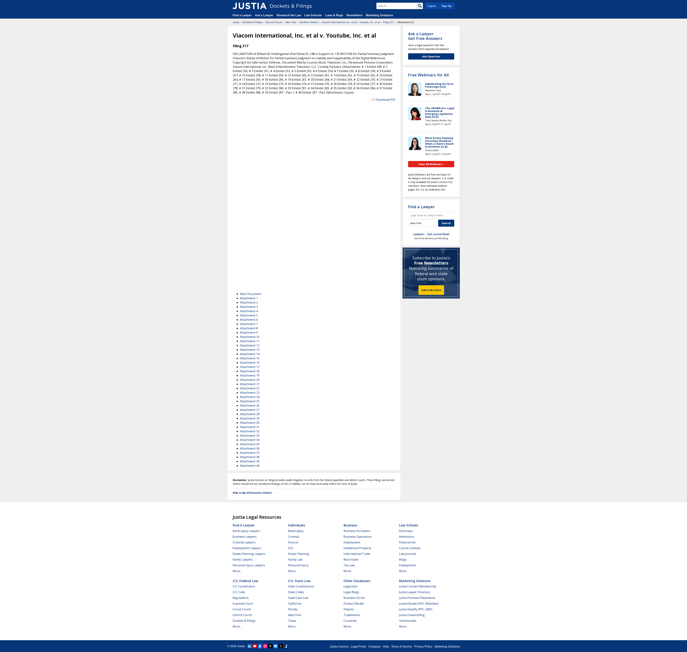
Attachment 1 (249, 298)
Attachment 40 (249, 466)
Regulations (241, 598)
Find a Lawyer (242, 15)
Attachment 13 (249, 350)
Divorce (293, 542)
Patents (349, 609)
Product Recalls (354, 603)
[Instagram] (265, 646)
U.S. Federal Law (245, 581)
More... (237, 571)
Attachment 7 (249, 324)
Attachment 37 (249, 453)
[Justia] (250, 6)
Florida (292, 609)
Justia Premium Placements (417, 598)
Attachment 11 (249, 341)
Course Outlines (410, 548)
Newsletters (354, 15)
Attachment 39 (249, 461)
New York (294, 615)
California (294, 603)
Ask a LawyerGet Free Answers (425, 36)
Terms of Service (401, 646)
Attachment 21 (249, 384)
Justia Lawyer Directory (414, 592)
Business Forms (354, 598)
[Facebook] (260, 646)
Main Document (250, 294)
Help (386, 646)
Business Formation (357, 531)
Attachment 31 (249, 427)
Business (350, 525)
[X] (281, 646)
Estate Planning (298, 554)
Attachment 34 (249, 440)
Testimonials (407, 621)
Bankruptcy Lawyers (246, 531)
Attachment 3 (249, 307)
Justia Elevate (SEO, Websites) (418, 603)
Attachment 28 (249, 414)
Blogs (403, 559)
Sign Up (446, 5)
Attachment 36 (249, 448)
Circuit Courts (242, 609)
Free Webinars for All (428, 74)
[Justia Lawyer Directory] (286, 646)
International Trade (357, 554)
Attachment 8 (249, 328)
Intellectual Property (357, 548)
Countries (350, 621)
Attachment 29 (249, 418)
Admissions (406, 537)
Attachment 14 (249, 354)
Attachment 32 (249, 431)
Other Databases (357, 581)
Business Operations (358, 537)
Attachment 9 (249, 332)
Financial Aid (407, 542)
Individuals (296, 525)
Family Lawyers (243, 559)
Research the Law (289, 15)
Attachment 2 (249, 302)
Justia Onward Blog (412, 615)
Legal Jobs (350, 586)
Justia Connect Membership (417, 586)
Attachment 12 (249, 345)
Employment (352, 542)
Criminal (293, 537)
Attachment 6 (249, 320)
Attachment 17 (249, 367)
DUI (290, 548)
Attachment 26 (249, 405)
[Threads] (270, 646)
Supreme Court (243, 603)
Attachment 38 (249, 457)
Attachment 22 (249, 388)
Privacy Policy (423, 646)
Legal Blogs (351, 592)
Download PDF (385, 100)
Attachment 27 (249, 410)
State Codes (296, 592)
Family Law (295, 559)
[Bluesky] (275, 646)
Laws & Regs (334, 15)
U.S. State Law (299, 581)
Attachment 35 (249, 444)
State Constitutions (301, 586)
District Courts (242, 615)
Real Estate (351, 559)
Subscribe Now (431, 290)
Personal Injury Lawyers (249, 565)
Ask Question (431, 56)
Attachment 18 (249, 371)
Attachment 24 (249, 397)
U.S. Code (239, 592)
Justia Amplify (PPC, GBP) (415, 609)
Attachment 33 (249, 436)
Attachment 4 (249, 311)
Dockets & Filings (244, 621)
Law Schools (313, 15)
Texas (292, 621)
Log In (432, 5)
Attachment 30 (249, 423)
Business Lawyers (245, 537)
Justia (241, 646)
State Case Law (298, 598)
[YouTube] (255, 646)
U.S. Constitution (244, 586)
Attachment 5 (249, 315)
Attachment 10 (249, 337)
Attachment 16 (249, 363)
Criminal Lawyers (244, 542)
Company (374, 646)
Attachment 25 (249, 401)
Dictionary (406, 531)
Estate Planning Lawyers (249, 554)
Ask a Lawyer (264, 15)
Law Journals (407, 554)
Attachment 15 (249, 358)
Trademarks (352, 615)
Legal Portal (358, 646)
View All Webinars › (431, 164)
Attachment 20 (249, 380)
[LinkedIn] (249, 646)
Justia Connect (339, 646)
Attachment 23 (249, 393)
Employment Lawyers (247, 548)
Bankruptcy (296, 531)
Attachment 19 (249, 375)
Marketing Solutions (379, 15)
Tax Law (349, 565)
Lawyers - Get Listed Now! (431, 234)
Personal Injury (298, 565)
